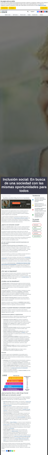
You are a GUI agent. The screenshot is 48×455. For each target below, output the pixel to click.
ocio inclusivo (11, 428)
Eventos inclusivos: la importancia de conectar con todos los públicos (40, 205)
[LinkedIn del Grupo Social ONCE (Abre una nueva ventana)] (45, 12)
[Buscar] (28, 12)
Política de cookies (42, 5)
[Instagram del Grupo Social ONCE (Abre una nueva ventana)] (39, 12)
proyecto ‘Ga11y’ (6, 424)
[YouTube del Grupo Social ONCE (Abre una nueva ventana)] (43, 12)
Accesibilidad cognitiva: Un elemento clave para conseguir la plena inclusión (40, 209)
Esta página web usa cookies (8, 1)
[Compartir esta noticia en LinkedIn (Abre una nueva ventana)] (10, 450)
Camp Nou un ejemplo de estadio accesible (22, 436)
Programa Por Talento (7, 405)
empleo (35, 227)
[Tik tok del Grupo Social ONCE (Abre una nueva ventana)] (46, 12)
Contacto (41, 14)
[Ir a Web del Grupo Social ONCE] (3, 12)
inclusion (35, 230)
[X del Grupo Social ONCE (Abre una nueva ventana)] (41, 12)
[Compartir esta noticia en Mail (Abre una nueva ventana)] (14, 450)
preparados (36, 233)
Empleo (29, 14)
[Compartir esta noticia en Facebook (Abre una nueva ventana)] (7, 450)
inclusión (23, 332)
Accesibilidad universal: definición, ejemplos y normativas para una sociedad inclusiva (39, 215)
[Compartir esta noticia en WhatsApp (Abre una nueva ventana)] (12, 450)
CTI (7, 414)
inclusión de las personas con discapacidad (19, 367)
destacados (36, 224)
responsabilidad (37, 236)
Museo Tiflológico (13, 422)
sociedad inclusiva (25, 277)
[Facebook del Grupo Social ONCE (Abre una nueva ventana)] (38, 12)
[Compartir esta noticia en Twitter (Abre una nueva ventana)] (8, 450)
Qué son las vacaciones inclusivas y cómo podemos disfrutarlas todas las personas (40, 199)
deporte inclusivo (15, 431)
